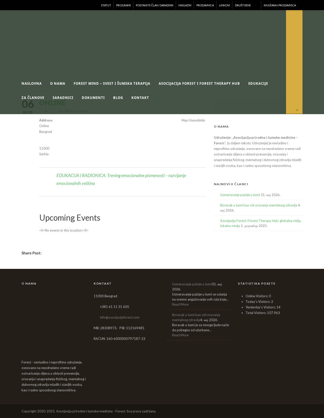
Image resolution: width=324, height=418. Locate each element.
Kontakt (140, 97)
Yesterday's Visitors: (261, 307)
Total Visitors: (256, 313)
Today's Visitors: (258, 302)
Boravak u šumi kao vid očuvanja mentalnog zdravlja (258, 205)
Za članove (33, 97)
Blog (118, 97)
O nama (57, 83)
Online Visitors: (257, 296)
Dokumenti (93, 97)
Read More (180, 304)
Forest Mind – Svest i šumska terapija (112, 83)
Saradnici (63, 97)
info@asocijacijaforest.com (119, 317)
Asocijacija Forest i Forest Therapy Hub (199, 83)
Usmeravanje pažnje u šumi (240, 195)
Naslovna (32, 83)
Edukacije (258, 83)
